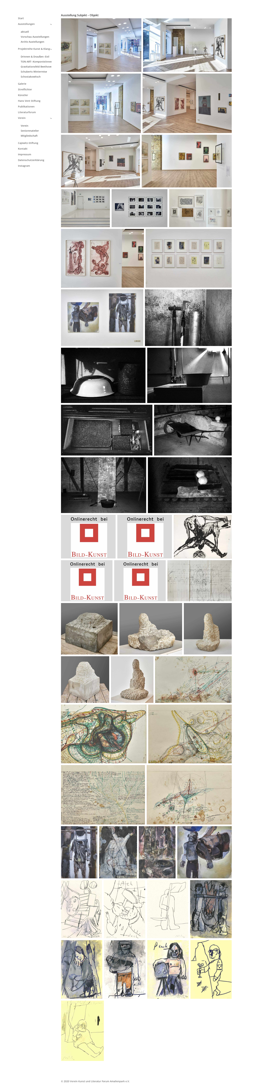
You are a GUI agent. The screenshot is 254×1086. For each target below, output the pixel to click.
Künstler (23, 95)
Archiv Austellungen (32, 41)
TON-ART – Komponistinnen (37, 61)
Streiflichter (25, 89)
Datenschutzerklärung (31, 160)
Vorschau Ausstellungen (35, 36)
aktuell (25, 31)
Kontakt (22, 149)
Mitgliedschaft (29, 135)
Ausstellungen (26, 24)
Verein (22, 118)
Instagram (24, 166)
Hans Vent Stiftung (29, 101)
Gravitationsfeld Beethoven (37, 66)
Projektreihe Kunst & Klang (34, 49)
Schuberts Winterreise (34, 71)
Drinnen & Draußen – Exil (35, 56)
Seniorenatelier (30, 130)
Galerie (22, 84)
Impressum (24, 154)
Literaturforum (27, 112)
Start (21, 18)
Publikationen (26, 106)
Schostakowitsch (31, 76)
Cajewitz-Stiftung (28, 143)
